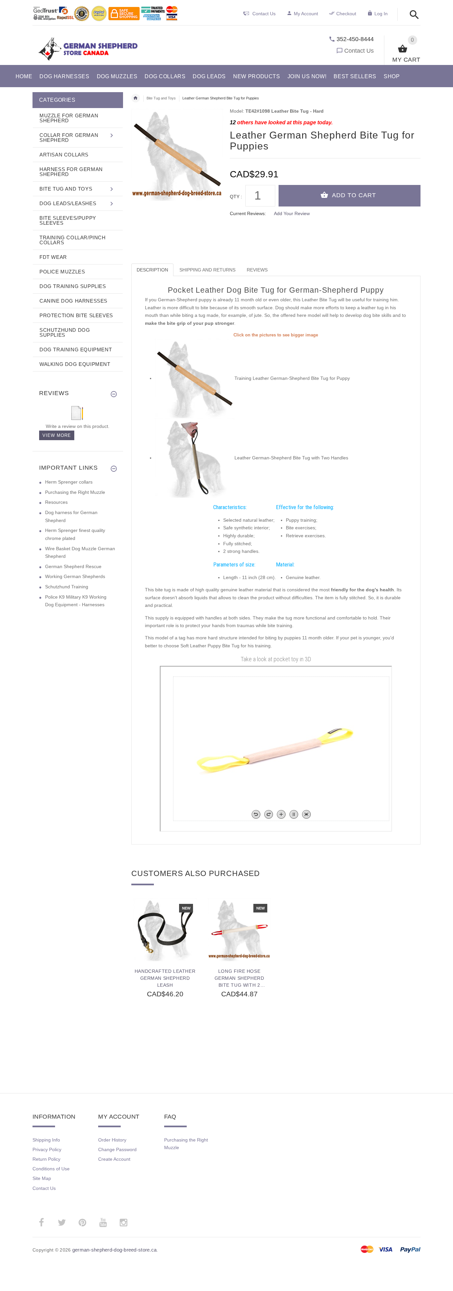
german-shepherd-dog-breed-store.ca (114, 1250)
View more (56, 435)
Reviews (257, 269)
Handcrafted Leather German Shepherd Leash (165, 978)
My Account (306, 13)
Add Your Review (292, 213)
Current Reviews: (248, 213)
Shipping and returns (207, 269)
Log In (381, 13)
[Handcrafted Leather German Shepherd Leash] (165, 929)
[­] (412, 15)
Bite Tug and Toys (161, 98)
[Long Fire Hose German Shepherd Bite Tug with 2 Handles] (239, 929)
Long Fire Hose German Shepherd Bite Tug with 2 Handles (239, 978)
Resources (56, 502)
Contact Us (359, 50)
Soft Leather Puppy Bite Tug (209, 645)
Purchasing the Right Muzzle (75, 492)
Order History (112, 1140)
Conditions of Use (51, 1168)
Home (135, 98)
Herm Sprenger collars (69, 482)
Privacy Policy (46, 1149)
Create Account (114, 1159)
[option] (165, 981)
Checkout (346, 13)
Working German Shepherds (75, 576)
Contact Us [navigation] (264, 13)
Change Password (117, 1149)
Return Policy (46, 1159)
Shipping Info (46, 1140)
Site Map (41, 1178)
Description (152, 269)
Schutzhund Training (66, 586)
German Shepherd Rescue (73, 566)
